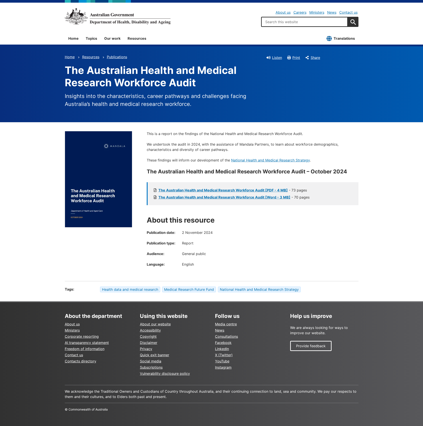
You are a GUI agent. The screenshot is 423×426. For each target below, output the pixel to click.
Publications (117, 57)
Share (315, 57)
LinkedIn (222, 349)
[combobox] (304, 22)
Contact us (348, 12)
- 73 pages (232, 190)
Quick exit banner (154, 355)
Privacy (146, 349)
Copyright (148, 336)
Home (73, 38)
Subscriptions (151, 367)
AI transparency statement (87, 342)
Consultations (226, 336)
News (331, 12)
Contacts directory (80, 361)
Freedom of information (84, 349)
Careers (299, 12)
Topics (91, 38)
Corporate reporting (82, 336)
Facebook (223, 342)
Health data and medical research (130, 289)
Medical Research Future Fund (189, 289)
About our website (155, 324)
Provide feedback (311, 346)
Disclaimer (148, 342)
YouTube (222, 361)
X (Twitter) (224, 355)
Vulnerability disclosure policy (165, 373)
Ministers (316, 12)
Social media (150, 361)
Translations (344, 38)
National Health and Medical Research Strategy (270, 160)
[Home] (118, 16)
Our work (112, 38)
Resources (137, 38)
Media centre (226, 324)
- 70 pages (234, 197)
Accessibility (150, 330)
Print (296, 57)
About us (283, 12)
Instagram (223, 367)
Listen (277, 57)
